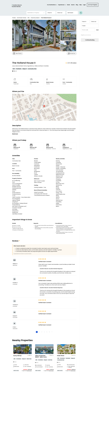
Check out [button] (59, 12)
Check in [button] (49, 12)
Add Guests (70, 12)
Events (73, 4)
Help (80, 4)
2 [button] (39, 332)
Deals (68, 4)
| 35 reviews (73, 63)
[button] (81, 13)
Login (84, 4)
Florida (14, 17)
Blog (77, 4)
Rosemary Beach (35, 17)
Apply (97, 29)
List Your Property (92, 4)
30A (28, 17)
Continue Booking (89, 40)
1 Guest (83, 25)
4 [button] (44, 332)
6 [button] (49, 332)
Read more (15, 134)
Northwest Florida (21, 17)
